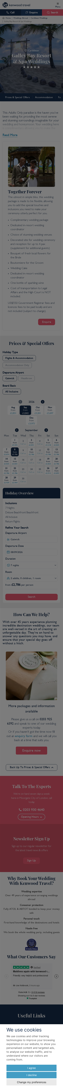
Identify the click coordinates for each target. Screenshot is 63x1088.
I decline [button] (31, 1075)
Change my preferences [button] (31, 1082)
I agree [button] (31, 1068)
